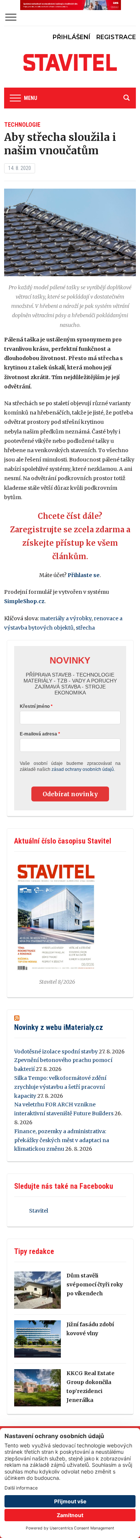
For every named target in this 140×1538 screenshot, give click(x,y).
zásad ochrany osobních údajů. (83, 769)
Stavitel (38, 1210)
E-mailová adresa (38, 734)
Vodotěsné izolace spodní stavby (56, 1051)
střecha (85, 627)
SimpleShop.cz (24, 601)
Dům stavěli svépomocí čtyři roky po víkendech (94, 1284)
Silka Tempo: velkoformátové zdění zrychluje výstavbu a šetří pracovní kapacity (60, 1087)
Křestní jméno (35, 706)
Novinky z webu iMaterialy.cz (58, 1027)
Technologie (22, 124)
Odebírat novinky (70, 794)
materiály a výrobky (65, 618)
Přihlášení (71, 37)
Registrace (116, 37)
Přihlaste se (84, 575)
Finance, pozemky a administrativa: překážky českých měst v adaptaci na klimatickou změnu (61, 1140)
